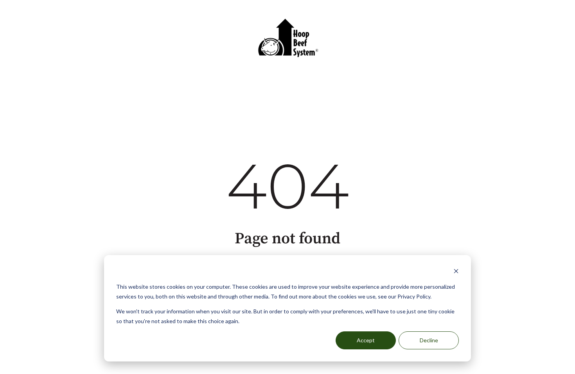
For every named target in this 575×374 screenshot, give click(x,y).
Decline (429, 340)
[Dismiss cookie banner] (456, 272)
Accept (366, 340)
